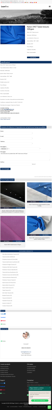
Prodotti (20, 406)
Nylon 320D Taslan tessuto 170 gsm (12, 244)
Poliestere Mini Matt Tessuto (9, 267)
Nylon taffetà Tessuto (7, 285)
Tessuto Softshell (6, 298)
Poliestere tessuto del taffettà (9, 274)
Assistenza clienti (31, 370)
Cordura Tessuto (6, 305)
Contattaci (29, 372)
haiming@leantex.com (16, 2)
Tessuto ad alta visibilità (7, 256)
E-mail (31, 396)
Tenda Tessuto (5, 290)
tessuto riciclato (6, 303)
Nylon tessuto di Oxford (7, 282)
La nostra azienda (31, 368)
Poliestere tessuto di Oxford (8, 259)
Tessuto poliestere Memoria (8, 277)
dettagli (6, 207)
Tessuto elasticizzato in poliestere (10, 262)
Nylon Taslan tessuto (47, 18)
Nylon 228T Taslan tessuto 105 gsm (43, 176)
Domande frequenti (31, 366)
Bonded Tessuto (6, 295)
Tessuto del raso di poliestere (9, 272)
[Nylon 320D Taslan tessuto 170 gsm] (12, 240)
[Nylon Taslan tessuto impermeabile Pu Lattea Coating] (39, 200)
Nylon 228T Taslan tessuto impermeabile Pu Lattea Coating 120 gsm (39, 238)
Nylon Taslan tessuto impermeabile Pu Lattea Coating (39, 205)
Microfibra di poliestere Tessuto (9, 254)
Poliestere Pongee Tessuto (8, 264)
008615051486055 (6, 2)
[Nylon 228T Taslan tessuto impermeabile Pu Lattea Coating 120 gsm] (39, 233)
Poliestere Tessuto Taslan (8, 280)
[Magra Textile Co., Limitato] (5, 7)
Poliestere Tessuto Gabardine (9, 269)
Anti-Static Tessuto (6, 292)
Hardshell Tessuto (6, 300)
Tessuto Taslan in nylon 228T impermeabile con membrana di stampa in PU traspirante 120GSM (12, 211)
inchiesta (33, 57)
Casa (8, 406)
